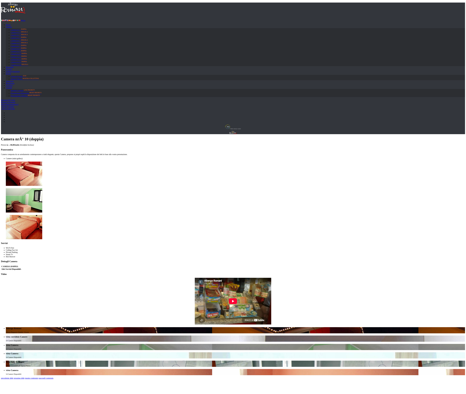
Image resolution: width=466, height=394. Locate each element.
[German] (12, 21)
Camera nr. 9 (18, 51)
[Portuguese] (16, 21)
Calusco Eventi (18, 76)
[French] (8, 21)
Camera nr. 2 (19, 32)
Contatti (9, 88)
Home (8, 25)
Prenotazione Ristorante (26, 93)
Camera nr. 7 (18, 46)
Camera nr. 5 (19, 40)
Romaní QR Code (8, 100)
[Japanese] (14, 21)
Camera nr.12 (19, 59)
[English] (4, 21)
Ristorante (10, 67)
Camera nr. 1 (18, 29)
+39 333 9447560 (8, 109)
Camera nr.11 (19, 56)
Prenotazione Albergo (25, 95)
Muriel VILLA (25, 79)
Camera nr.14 (19, 64)
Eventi (8, 74)
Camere (9, 27)
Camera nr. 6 (19, 43)
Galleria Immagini (13, 71)
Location (9, 86)
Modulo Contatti (23, 90)
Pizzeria (9, 69)
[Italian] (2, 21)
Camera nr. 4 (18, 37)
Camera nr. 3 (19, 35)
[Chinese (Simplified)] (19, 21)
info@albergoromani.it (9, 104)
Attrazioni (9, 81)
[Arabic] (17, 21)
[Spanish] (10, 21)
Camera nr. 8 (18, 48)
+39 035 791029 (7, 107)
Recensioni (10, 83)
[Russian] (6, 21)
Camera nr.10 (19, 54)
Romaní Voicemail (8, 102)
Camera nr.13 (19, 62)
